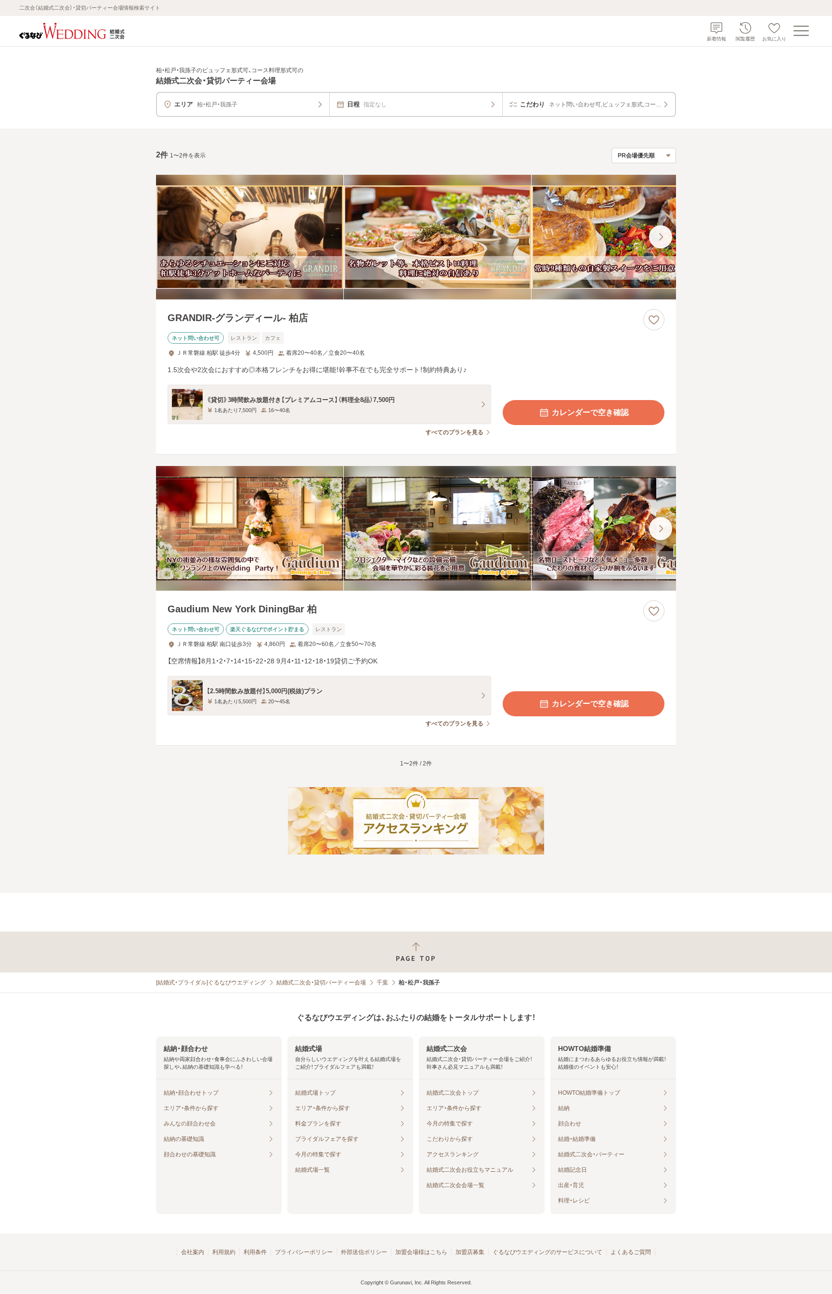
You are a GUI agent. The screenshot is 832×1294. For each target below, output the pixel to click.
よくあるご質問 (631, 1252)
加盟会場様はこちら (421, 1252)
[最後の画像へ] (660, 236)
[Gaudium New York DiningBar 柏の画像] (416, 528)
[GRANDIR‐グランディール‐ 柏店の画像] (416, 237)
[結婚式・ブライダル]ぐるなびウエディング (211, 982)
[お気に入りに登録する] (653, 319)
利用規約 (223, 1252)
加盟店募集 (469, 1252)
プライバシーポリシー (304, 1252)
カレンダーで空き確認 (590, 412)
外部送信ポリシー (364, 1252)
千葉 (382, 982)
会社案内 (192, 1252)
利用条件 (255, 1252)
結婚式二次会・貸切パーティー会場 (321, 982)
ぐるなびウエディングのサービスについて (547, 1252)
